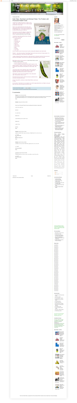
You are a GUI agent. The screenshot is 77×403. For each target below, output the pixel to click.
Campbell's (60, 146)
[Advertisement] (59, 109)
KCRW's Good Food (58, 302)
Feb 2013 (55, 275)
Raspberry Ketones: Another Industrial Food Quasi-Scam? (62, 46)
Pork (59, 148)
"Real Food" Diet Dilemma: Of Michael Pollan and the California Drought (59, 126)
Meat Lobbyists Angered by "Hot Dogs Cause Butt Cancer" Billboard (62, 64)
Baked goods (56, 143)
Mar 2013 (55, 274)
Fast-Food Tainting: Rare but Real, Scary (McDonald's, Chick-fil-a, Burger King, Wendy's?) (59, 87)
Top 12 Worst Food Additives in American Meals (59, 121)
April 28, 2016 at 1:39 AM (22, 142)
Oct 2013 (55, 266)
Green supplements (35, 97)
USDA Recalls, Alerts (58, 310)
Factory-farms (56, 144)
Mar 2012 (55, 288)
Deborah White (57, 23)
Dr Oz (62, 160)
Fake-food (60, 144)
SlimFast (60, 158)
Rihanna (60, 166)
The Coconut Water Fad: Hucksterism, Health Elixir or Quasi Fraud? (62, 70)
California (58, 140)
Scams (55, 142)
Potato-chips (30, 89)
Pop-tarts (63, 165)
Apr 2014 (55, 259)
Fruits (63, 134)
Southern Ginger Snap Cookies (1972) (58, 181)
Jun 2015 (55, 248)
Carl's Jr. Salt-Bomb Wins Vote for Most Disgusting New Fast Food (59, 123)
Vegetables (57, 136)
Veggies (63, 137)
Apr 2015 (55, 249)
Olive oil (60, 145)
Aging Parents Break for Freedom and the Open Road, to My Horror (59, 238)
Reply (16, 128)
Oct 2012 (55, 280)
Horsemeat (55, 162)
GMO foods (56, 137)
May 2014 (55, 258)
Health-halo (20, 89)
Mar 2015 (55, 250)
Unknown (16, 131)
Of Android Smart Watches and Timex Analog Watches (59, 235)
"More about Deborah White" (60, 34)
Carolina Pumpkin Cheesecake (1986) (58, 179)
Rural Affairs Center (58, 306)
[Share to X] (28, 88)
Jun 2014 (55, 257)
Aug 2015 (55, 247)
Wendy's (63, 158)
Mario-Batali (55, 164)
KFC (57, 156)
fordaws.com (17, 121)
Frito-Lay (58, 161)
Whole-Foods (56, 146)
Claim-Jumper (59, 160)
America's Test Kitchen (61, 159)
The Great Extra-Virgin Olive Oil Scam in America (62, 361)
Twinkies (63, 145)
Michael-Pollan (26, 89)
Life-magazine (62, 163)
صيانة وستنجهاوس (31, 143)
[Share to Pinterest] (30, 88)
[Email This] (25, 88)
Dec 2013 (55, 264)
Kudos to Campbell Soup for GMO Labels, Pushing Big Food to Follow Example (59, 129)
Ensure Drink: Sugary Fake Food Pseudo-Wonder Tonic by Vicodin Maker (62, 51)
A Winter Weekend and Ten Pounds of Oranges (59, 240)
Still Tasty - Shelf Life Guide (59, 309)
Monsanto (57, 141)
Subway (58, 149)
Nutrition (60, 139)
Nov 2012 (55, 279)
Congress (63, 146)
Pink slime (59, 157)
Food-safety (62, 140)
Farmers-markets (56, 147)
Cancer (63, 143)
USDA (59, 134)
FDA (55, 134)
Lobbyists (60, 156)
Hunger (57, 155)
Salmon (55, 149)
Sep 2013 (55, 267)
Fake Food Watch (26, 5)
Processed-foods (34, 89)
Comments (57, 174)
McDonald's (57, 135)
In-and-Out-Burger (59, 162)
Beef (60, 143)
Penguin (16, 95)
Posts (56, 172)
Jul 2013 (55, 270)
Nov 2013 (55, 265)
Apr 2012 (55, 287)
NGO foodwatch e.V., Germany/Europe (58, 322)
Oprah (55, 165)
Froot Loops (62, 161)
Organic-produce (61, 141)
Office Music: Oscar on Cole (59, 232)
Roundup (58, 158)
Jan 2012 (55, 290)
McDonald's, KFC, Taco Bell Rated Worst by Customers (62, 81)
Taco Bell (62, 142)
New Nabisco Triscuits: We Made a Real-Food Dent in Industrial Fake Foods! (62, 373)
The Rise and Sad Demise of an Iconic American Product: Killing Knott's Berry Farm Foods (59, 100)
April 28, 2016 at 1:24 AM (22, 131)
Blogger (56, 395)
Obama (60, 137)
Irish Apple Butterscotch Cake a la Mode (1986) (59, 183)
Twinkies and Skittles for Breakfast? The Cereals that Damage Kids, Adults (62, 94)
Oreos (57, 165)
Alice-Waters (55, 159)
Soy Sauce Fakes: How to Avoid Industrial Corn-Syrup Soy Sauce (62, 367)
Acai (62, 149)
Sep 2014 (55, 256)
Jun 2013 (55, 271)
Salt (63, 136)
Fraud (58, 145)
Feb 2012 (55, 289)
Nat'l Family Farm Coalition (59, 303)
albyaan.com (17, 115)
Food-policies (62, 147)
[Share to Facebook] (29, 88)
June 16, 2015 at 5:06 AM (22, 95)
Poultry (57, 139)
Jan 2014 (55, 263)
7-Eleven (60, 149)
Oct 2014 (55, 255)
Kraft (55, 141)
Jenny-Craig (58, 163)
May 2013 (55, 272)
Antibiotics (55, 160)
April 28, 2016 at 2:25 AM (23, 152)
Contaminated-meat (57, 138)
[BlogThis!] (26, 88)
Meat (61, 136)
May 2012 (55, 286)
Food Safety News (58, 301)
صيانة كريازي (17, 152)
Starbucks (58, 142)
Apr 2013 (55, 273)
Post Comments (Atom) (20, 177)
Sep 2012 (55, 281)
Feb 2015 (55, 251)
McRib (59, 164)
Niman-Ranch (62, 164)
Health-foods (17, 89)
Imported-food (60, 155)
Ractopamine (56, 166)
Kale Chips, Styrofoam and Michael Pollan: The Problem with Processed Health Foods (59, 118)
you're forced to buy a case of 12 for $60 (23, 34)
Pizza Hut (60, 165)
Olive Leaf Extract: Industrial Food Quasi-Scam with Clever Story (62, 76)
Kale (23, 89)
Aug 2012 (55, 282)
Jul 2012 (55, 283)
